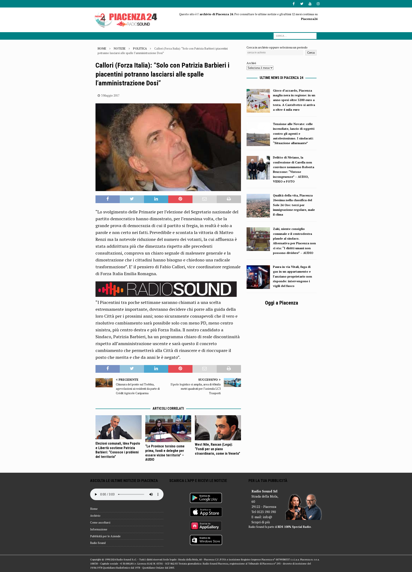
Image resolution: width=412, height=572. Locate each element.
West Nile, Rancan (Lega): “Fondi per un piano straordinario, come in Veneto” (217, 449)
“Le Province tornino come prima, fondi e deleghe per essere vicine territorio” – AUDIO (165, 453)
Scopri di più (260, 522)
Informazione (98, 529)
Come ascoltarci (100, 522)
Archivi (251, 63)
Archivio (95, 516)
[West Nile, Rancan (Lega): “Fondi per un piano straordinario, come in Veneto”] (218, 427)
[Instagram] (318, 4)
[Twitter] (302, 4)
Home (94, 509)
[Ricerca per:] (295, 35)
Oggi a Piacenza (281, 303)
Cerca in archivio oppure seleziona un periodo (277, 47)
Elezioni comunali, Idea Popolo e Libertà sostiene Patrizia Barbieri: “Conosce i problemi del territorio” (117, 450)
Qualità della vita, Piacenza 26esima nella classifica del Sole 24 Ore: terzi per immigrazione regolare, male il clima (294, 205)
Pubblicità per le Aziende (105, 536)
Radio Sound (98, 543)
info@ (267, 517)
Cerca (311, 52)
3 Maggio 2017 (110, 95)
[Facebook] (293, 4)
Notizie (120, 48)
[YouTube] (310, 4)
